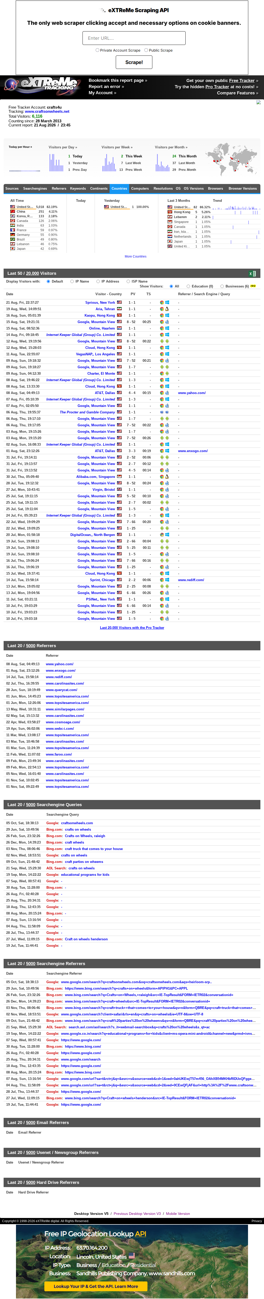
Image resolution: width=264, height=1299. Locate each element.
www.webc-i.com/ (60, 729)
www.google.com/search (81, 1059)
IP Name (82, 281)
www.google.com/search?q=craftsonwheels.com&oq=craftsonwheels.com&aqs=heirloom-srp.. (136, 982)
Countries (119, 188)
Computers (140, 188)
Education (202, 286)
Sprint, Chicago (102, 580)
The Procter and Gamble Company (87, 412)
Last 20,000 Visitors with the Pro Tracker (132, 628)
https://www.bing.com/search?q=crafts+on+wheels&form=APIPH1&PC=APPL (126, 988)
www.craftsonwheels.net (47, 111)
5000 (30, 645)
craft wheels (74, 842)
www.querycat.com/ (61, 690)
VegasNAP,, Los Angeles (95, 354)
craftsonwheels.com (77, 823)
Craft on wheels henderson (86, 939)
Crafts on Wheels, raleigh (85, 836)
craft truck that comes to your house (94, 849)
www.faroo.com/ (59, 754)
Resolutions (163, 188)
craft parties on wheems (84, 862)
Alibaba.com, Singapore (95, 477)
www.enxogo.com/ (193, 451)
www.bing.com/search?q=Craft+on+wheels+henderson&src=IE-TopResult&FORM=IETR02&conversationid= (150, 1098)
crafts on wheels (78, 829)
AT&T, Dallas (105, 393)
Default (57, 281)
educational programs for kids (85, 875)
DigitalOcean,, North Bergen (92, 535)
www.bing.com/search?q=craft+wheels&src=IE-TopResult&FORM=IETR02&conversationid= (137, 1001)
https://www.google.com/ (81, 1040)
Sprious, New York (100, 302)
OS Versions (194, 188)
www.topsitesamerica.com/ (67, 696)
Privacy (257, 1221)
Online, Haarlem (102, 328)
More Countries (135, 256)
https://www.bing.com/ (83, 1046)
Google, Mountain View (96, 322)
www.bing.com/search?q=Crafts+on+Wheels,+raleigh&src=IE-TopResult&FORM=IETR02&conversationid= (149, 995)
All (176, 286)
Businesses (237, 286)
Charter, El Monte (101, 373)
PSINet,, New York (100, 599)
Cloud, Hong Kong (100, 348)
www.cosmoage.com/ (63, 722)
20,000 (32, 273)
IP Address (110, 281)
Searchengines (35, 188)
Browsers (215, 188)
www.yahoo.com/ (192, 393)
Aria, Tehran (105, 309)
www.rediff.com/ (191, 580)
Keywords (78, 188)
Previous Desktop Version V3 (137, 1214)
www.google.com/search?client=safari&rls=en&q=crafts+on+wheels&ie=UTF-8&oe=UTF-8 (132, 1014)
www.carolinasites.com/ (65, 683)
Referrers (59, 188)
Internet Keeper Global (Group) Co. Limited (80, 335)
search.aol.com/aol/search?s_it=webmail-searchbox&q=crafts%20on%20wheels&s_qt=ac (139, 1027)
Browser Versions (243, 188)
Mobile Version (178, 1214)
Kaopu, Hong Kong (100, 315)
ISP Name (139, 281)
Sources (12, 188)
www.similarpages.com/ (65, 709)
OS (178, 188)
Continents (99, 188)
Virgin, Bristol (104, 490)
